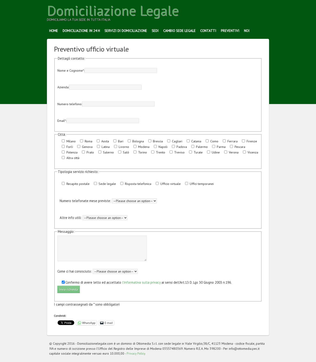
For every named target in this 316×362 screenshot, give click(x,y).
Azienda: (63, 87)
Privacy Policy (136, 353)
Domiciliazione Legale (113, 10)
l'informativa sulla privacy (141, 282)
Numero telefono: (69, 104)
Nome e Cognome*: (70, 70)
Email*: (61, 121)
